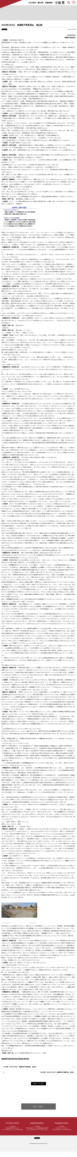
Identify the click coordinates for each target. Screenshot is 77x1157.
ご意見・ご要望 (37, 1106)
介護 (16, 1058)
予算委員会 (11, 1058)
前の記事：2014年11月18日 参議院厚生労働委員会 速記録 (57, 1072)
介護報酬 (26, 1058)
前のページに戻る (38, 1083)
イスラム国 (4, 1058)
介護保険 (21, 1058)
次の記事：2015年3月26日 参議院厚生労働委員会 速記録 (19, 1066)
